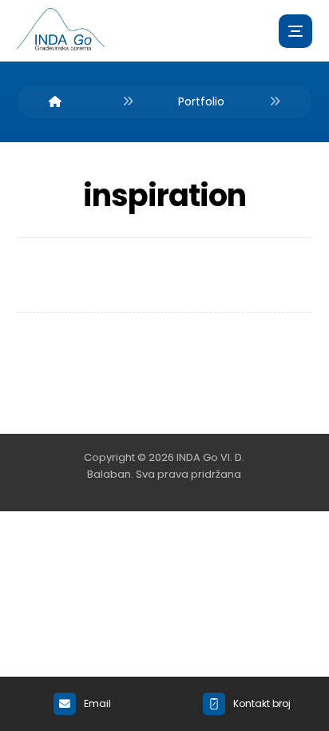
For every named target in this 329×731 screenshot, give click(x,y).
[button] (295, 31)
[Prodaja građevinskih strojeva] (61, 30)
